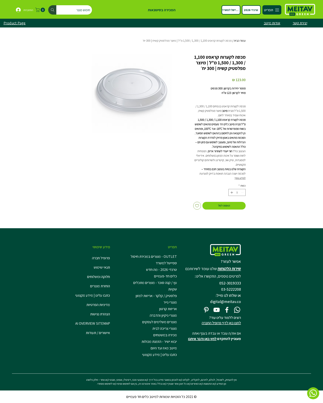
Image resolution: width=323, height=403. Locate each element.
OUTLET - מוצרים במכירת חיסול (154, 256)
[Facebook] (227, 310)
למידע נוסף (240, 178)
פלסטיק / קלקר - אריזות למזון (156, 295)
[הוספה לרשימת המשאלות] (197, 206)
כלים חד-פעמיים (165, 276)
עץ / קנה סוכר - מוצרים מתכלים (155, 282)
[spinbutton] (237, 192)
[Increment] (231, 192)
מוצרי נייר (170, 302)
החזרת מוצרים (100, 286)
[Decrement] (242, 192)
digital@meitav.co (225, 301)
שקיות (172, 289)
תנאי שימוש (102, 267)
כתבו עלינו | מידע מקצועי (92, 295)
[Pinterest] (206, 310)
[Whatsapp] (237, 310)
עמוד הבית (240, 41)
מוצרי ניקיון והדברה (163, 315)
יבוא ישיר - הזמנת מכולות (159, 341)
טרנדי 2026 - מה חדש (161, 269)
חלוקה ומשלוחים (98, 276)
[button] (40, 10)
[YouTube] (216, 310)
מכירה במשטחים (165, 335)
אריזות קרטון (168, 308)
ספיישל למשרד (166, 263)
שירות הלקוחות (229, 268)
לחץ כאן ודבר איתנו (202, 338)
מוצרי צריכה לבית (164, 328)
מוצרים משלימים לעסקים (159, 321)
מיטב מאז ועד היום (164, 348)
